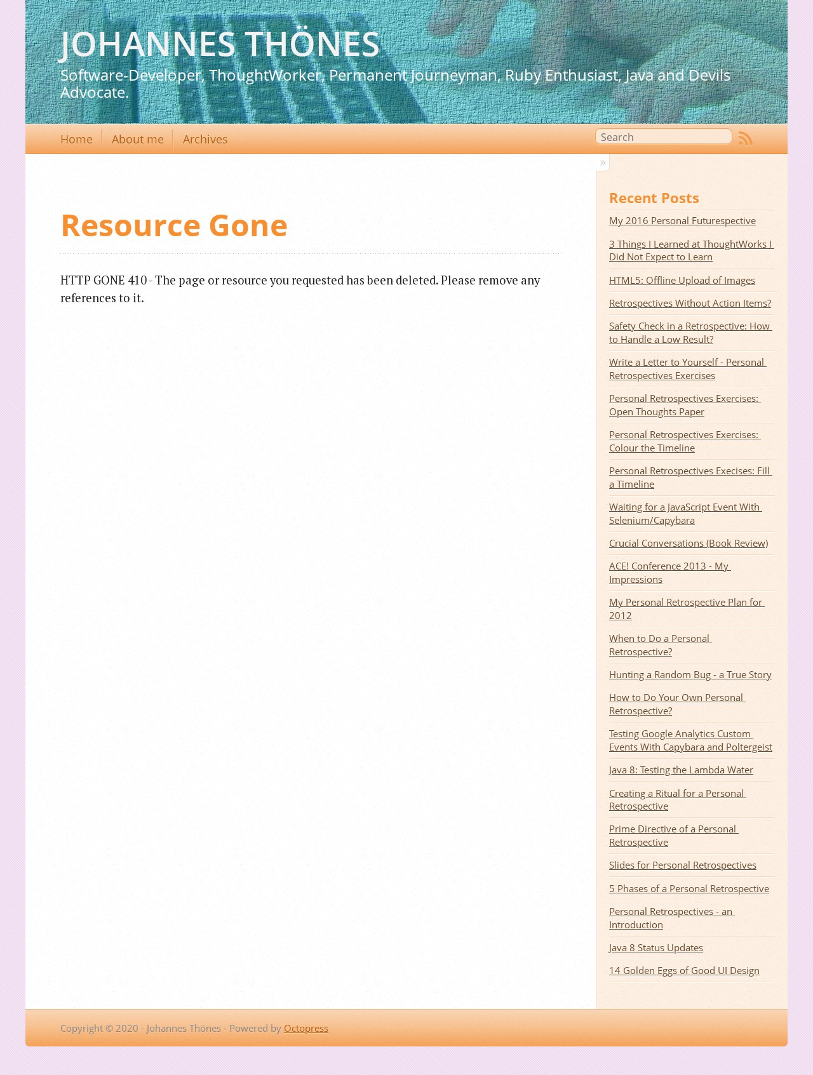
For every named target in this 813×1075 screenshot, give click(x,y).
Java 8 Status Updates (656, 947)
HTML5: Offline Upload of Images (682, 280)
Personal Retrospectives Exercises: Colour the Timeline (685, 441)
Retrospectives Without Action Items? (690, 303)
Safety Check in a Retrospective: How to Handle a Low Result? (690, 332)
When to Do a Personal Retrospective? (660, 645)
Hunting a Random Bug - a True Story (690, 674)
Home (76, 139)
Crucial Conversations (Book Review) (688, 543)
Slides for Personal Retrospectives (682, 864)
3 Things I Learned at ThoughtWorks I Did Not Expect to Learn (691, 250)
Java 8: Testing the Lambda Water (681, 769)
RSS (746, 138)
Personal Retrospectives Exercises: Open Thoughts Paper (685, 405)
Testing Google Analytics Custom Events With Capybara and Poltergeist (690, 740)
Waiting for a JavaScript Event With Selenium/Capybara (685, 513)
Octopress (306, 1028)
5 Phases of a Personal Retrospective (689, 888)
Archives (205, 139)
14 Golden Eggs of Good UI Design (684, 970)
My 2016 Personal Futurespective (682, 220)
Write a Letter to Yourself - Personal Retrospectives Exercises (688, 369)
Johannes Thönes (220, 42)
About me (138, 139)
